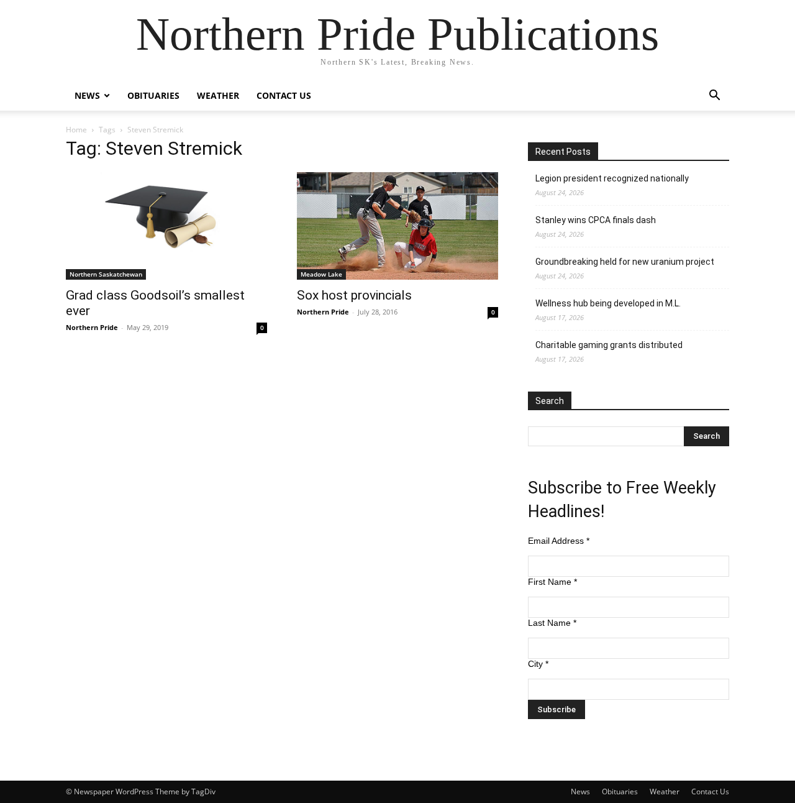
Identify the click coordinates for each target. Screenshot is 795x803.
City (538, 664)
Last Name (552, 623)
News (87, 95)
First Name (552, 582)
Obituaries (153, 95)
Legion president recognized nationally (612, 178)
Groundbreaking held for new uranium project (624, 262)
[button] (714, 97)
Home (76, 129)
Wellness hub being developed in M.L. (608, 303)
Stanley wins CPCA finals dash (595, 220)
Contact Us (284, 95)
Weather (218, 95)
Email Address (558, 541)
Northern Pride (92, 327)
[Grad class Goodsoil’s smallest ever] (166, 226)
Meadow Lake (321, 274)
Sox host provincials (354, 295)
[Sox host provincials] (397, 226)
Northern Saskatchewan (106, 274)
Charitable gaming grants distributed (609, 345)
